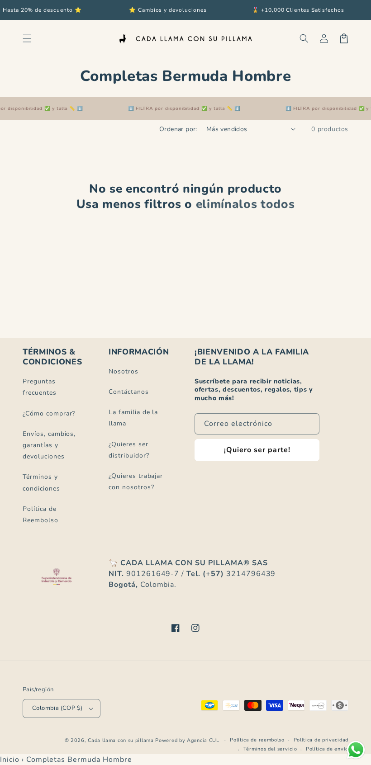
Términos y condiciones (41, 482)
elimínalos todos (245, 204)
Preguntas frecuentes (40, 387)
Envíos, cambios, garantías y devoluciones (49, 445)
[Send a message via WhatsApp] (355, 749)
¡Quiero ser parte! (257, 450)
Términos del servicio (270, 749)
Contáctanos (129, 391)
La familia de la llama (133, 418)
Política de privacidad (321, 740)
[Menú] (27, 38)
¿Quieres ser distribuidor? (129, 450)
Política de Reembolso (40, 514)
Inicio (9, 760)
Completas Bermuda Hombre (79, 760)
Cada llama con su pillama (121, 740)
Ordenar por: (178, 129)
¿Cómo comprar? (49, 413)
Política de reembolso (257, 740)
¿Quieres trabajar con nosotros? (136, 481)
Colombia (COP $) (57, 708)
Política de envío (327, 749)
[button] (304, 38)
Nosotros (123, 371)
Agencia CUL (203, 740)
